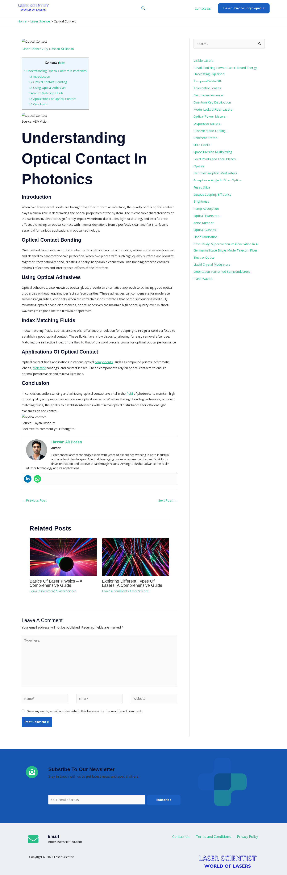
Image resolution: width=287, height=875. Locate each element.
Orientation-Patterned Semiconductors (222, 271)
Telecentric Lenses (207, 88)
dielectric (39, 368)
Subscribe (163, 800)
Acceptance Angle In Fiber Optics (217, 180)
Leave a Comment (42, 591)
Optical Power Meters (210, 116)
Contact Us (203, 8)
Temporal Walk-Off (207, 81)
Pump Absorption (206, 208)
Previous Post (34, 500)
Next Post (167, 500)
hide (62, 62)
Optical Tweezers (206, 216)
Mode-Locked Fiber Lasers (213, 109)
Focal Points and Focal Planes (215, 159)
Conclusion (38, 104)
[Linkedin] (28, 479)
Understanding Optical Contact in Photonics (55, 71)
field (129, 393)
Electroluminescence (208, 95)
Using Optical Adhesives (47, 88)
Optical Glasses (205, 230)
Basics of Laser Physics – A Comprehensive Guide (56, 583)
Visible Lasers (203, 60)
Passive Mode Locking (210, 130)
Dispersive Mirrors (207, 123)
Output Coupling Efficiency (212, 194)
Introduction (39, 77)
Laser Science (31, 49)
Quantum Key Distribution (212, 102)
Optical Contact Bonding (47, 82)
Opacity (199, 166)
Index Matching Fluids (45, 93)
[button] (143, 8)
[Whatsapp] (37, 479)
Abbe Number (204, 223)
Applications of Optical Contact (52, 99)
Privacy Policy (247, 836)
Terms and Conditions (213, 836)
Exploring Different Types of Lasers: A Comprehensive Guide (132, 583)
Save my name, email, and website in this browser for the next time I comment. (84, 711)
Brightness (201, 201)
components (104, 362)
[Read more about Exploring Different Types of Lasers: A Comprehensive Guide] (135, 556)
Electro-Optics (204, 257)
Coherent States (205, 138)
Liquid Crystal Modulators (212, 264)
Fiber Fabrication (205, 237)
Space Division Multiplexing (213, 152)
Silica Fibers (202, 145)
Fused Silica (202, 187)
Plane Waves (203, 278)
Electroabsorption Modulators (215, 173)
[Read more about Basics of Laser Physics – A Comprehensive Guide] (63, 556)
